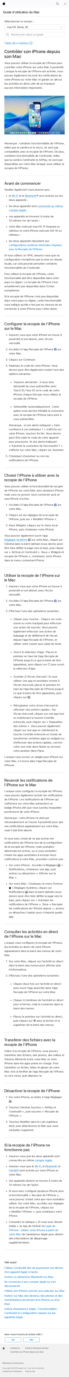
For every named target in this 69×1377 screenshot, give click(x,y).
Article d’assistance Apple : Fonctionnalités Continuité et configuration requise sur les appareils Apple (30, 1313)
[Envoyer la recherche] (7, 34)
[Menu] (65, 4)
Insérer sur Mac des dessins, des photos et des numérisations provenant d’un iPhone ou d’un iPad (33, 1300)
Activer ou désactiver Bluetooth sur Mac (28, 1276)
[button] (57, 4)
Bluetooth (31, 195)
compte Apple (43, 1160)
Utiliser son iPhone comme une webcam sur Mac (34, 1290)
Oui (13, 1340)
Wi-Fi (15, 195)
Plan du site (30, 1371)
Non (31, 1340)
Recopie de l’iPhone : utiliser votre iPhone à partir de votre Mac (33, 1230)
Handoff (14, 1170)
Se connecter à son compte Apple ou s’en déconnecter (30, 1283)
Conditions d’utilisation (12, 1371)
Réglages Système (15, 539)
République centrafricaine (12, 1363)
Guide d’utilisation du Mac (21, 12)
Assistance (15, 1348)
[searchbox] (34, 34)
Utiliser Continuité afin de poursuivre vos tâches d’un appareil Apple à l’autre (33, 1270)
